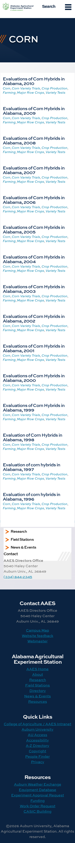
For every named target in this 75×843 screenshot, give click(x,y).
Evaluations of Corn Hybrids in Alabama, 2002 (34, 318)
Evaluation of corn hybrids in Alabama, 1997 (31, 466)
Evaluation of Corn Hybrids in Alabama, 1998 (32, 437)
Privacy (37, 761)
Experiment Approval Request (37, 795)
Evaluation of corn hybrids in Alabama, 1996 (31, 496)
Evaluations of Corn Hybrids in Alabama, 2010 (34, 80)
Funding (37, 800)
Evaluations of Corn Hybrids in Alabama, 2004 (34, 259)
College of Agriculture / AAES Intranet (37, 723)
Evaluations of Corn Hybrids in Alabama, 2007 (34, 169)
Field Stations (37, 685)
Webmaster (37, 641)
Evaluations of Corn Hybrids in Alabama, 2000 (34, 377)
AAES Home (37, 669)
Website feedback (37, 635)
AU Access (37, 734)
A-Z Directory (37, 745)
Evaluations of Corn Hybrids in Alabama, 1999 (34, 407)
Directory (37, 690)
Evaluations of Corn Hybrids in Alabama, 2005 (34, 229)
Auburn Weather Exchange (37, 784)
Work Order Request (37, 806)
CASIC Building (37, 811)
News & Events (37, 696)
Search (48, 6)
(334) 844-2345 (18, 576)
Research (37, 679)
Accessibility (37, 740)
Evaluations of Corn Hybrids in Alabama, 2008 (34, 140)
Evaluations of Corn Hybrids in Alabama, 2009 (34, 110)
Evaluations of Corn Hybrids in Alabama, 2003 (34, 288)
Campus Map (37, 630)
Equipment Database (37, 789)
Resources (37, 701)
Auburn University (37, 729)
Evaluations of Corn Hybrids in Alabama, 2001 (34, 348)
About (37, 674)
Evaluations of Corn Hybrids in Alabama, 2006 (34, 199)
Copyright (37, 751)
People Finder (37, 756)
